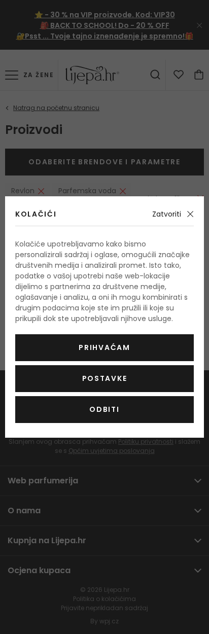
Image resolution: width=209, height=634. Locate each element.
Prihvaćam (104, 347)
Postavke (104, 378)
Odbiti (104, 409)
